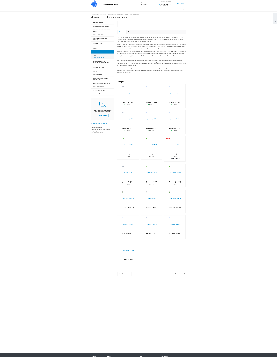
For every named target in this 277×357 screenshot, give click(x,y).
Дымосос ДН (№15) (128, 182)
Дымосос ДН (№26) (128, 102)
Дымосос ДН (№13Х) (175, 182)
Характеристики (132, 31)
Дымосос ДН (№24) (151, 102)
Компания (93, 356)
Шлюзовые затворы (97, 74)
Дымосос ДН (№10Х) (128, 233)
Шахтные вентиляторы (98, 86)
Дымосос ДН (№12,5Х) (128, 207)
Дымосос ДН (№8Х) (174, 233)
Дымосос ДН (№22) (174, 102)
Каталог (109, 356)
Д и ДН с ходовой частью (98, 57)
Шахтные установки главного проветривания (100, 39)
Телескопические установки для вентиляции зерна (100, 79)
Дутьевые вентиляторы (98, 34)
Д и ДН (94, 55)
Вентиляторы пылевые (98, 43)
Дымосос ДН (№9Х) (151, 233)
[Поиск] (184, 9)
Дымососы (95, 51)
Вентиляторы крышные (98, 67)
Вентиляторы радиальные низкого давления (101, 47)
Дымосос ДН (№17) (151, 154)
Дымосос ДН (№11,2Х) (174, 207)
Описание (122, 31)
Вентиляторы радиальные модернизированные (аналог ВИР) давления (101, 63)
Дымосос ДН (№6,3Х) (128, 259)
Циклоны (95, 71)
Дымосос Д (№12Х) (151, 207)
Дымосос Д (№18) (128, 154)
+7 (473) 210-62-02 (166, 4)
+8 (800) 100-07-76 (166, 2)
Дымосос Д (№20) (151, 128)
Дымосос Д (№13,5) (151, 182)
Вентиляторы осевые (98, 22)
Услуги (141, 356)
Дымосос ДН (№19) (174, 128)
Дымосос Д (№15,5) (174, 154)
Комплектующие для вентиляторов (101, 83)
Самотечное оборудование (99, 93)
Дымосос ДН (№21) (128, 128)
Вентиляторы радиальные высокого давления (101, 30)
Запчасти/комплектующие (99, 90)
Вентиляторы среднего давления (101, 26)
